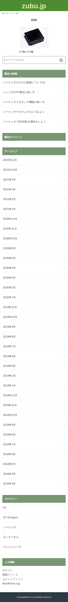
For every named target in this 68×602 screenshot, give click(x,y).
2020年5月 (9, 267)
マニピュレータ (12, 546)
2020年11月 (10, 228)
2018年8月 (9, 434)
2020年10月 (10, 238)
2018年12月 (10, 395)
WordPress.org (11, 583)
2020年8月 (9, 248)
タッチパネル (11, 537)
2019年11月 (10, 307)
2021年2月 (9, 199)
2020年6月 (9, 258)
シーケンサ (9, 527)
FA (4, 507)
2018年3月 (9, 483)
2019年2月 (9, 375)
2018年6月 (9, 454)
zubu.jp (34, 6)
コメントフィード (12, 579)
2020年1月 (9, 297)
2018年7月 (9, 444)
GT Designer (10, 517)
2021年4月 (9, 179)
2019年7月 (9, 346)
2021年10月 (10, 169)
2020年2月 (9, 287)
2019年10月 (10, 316)
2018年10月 (10, 414)
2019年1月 (9, 385)
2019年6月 (9, 356)
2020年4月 (9, 277)
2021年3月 (9, 189)
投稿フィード (10, 574)
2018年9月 (9, 424)
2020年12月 (10, 218)
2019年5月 (9, 365)
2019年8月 (9, 336)
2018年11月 (10, 405)
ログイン (7, 570)
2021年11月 (10, 159)
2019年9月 (9, 326)
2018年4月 (9, 473)
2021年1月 (9, 209)
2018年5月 (9, 464)
